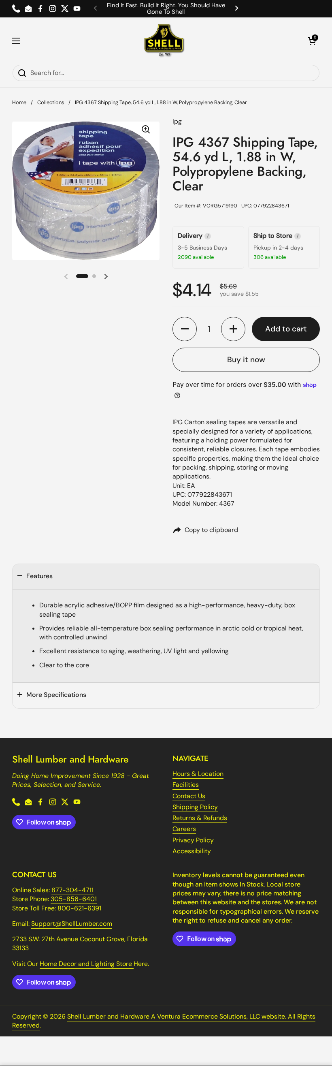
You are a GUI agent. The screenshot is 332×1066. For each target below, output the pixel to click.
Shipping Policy (195, 807)
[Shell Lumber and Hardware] (164, 40)
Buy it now (246, 360)
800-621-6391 (79, 908)
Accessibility (191, 851)
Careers (184, 829)
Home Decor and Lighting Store (87, 963)
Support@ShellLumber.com (71, 923)
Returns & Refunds (199, 818)
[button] (312, 41)
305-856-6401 (74, 899)
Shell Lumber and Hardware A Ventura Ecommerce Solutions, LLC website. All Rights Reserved (163, 1021)
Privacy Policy (193, 840)
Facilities (185, 784)
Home (19, 102)
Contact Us (188, 796)
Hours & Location (197, 773)
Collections (50, 102)
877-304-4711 (72, 890)
